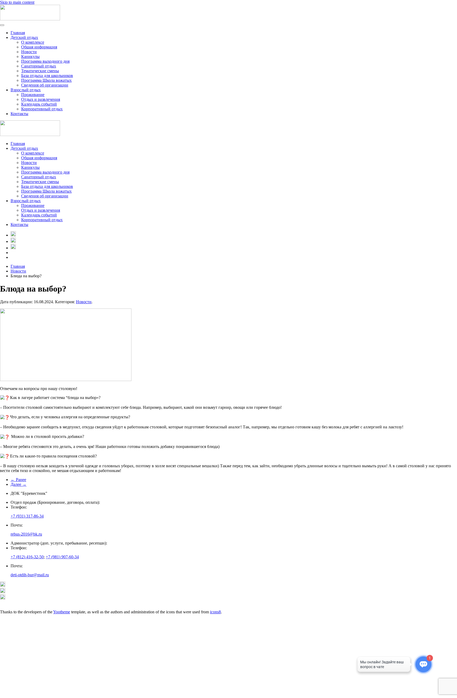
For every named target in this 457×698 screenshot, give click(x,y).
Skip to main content (17, 2)
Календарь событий (39, 104)
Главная (18, 32)
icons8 (215, 612)
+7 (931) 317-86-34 (27, 516)
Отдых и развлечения (40, 99)
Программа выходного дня (45, 61)
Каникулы (30, 56)
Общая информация (39, 47)
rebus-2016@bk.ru (26, 534)
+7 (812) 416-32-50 (27, 557)
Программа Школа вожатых (46, 80)
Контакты (19, 113)
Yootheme (61, 612)
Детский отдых (24, 37)
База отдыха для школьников (47, 75)
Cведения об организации (44, 85)
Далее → (18, 484)
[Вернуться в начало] (30, 19)
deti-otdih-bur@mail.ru (30, 575)
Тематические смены (40, 71)
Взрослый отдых (26, 90)
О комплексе (32, 42)
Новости (29, 51)
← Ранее (18, 479)
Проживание (32, 94)
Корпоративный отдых (42, 109)
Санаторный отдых (38, 66)
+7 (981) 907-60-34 (62, 557)
